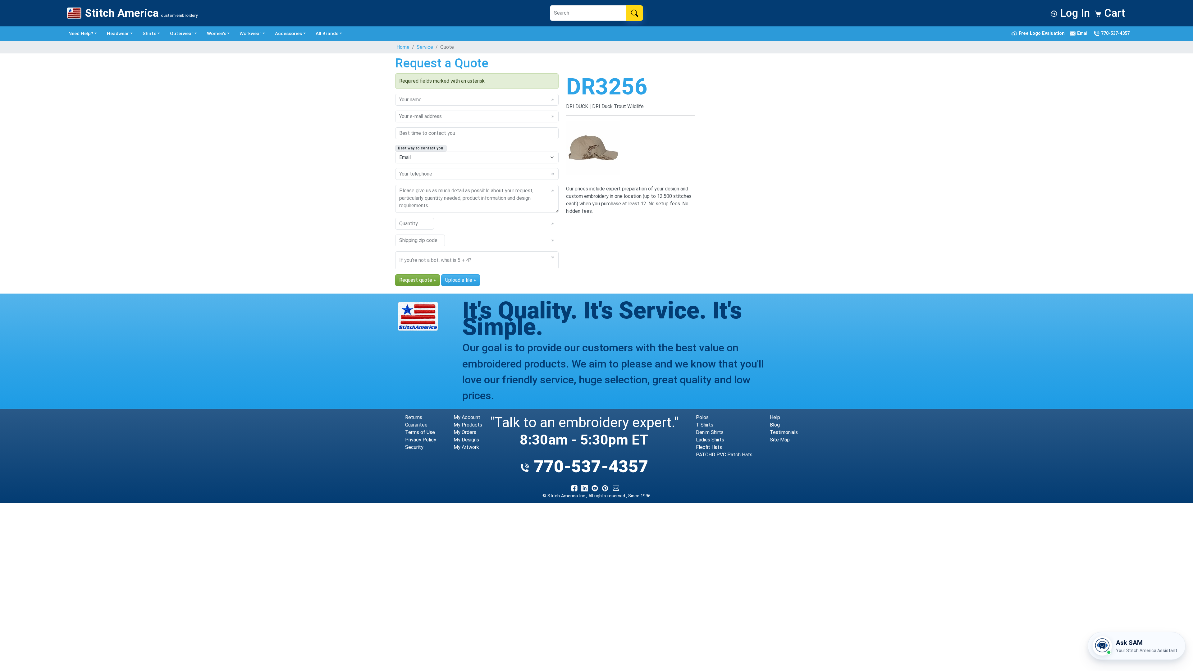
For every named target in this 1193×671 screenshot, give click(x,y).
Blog (775, 425)
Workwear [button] (250, 33)
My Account (467, 417)
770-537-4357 (1115, 33)
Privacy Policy (420, 440)
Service (425, 47)
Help (775, 417)
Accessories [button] (288, 33)
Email (1083, 33)
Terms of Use (420, 432)
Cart (1113, 13)
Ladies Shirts (710, 440)
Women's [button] (216, 33)
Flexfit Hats (709, 447)
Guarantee (416, 425)
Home (402, 47)
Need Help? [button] (80, 33)
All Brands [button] (327, 33)
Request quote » (417, 280)
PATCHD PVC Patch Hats (724, 455)
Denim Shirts (710, 432)
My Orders (465, 432)
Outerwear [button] (181, 33)
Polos (702, 417)
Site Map (780, 440)
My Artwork (466, 447)
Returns (413, 417)
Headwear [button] (118, 33)
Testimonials (784, 432)
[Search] (634, 13)
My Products (468, 425)
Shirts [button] (149, 33)
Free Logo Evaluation (1042, 33)
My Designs (466, 440)
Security (414, 447)
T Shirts (704, 425)
